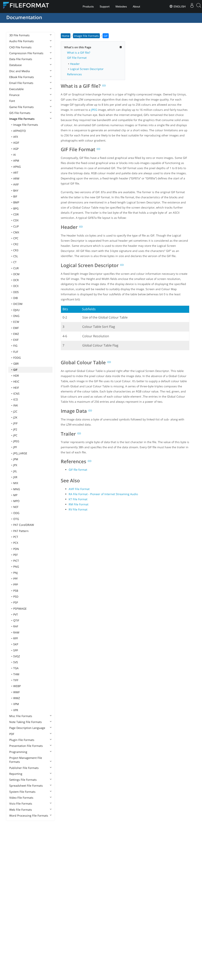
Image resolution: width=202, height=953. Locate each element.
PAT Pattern (21, 531)
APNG (17, 167)
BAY (15, 190)
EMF (16, 328)
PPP (15, 584)
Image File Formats (22, 119)
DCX (16, 286)
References (74, 74)
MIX (15, 483)
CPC (15, 238)
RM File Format (78, 504)
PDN (16, 549)
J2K (15, 417)
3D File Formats (19, 35)
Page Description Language (27, 728)
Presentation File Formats (26, 746)
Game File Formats (21, 107)
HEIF (16, 387)
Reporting (15, 774)
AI (14, 155)
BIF (15, 196)
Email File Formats (21, 83)
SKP (15, 644)
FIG (15, 345)
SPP (15, 650)
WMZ (16, 698)
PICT (16, 561)
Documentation (24, 17)
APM (16, 160)
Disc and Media (19, 71)
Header (75, 64)
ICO (15, 399)
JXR (15, 477)
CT (15, 262)
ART (15, 172)
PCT (15, 537)
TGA (16, 668)
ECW (16, 322)
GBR (16, 363)
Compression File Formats (26, 53)
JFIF (15, 423)
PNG (16, 566)
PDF (11, 734)
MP (15, 495)
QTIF (16, 620)
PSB (15, 590)
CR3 (15, 250)
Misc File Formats (20, 716)
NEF (15, 507)
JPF (15, 447)
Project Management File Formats (25, 760)
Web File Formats (20, 809)
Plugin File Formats (21, 740)
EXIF (16, 340)
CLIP (16, 226)
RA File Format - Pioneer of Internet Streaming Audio (103, 494)
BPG (16, 208)
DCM (16, 274)
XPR (15, 710)
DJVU (16, 310)
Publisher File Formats (24, 768)
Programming (18, 752)
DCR (16, 280)
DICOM (17, 304)
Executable (16, 89)
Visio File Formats (20, 803)
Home (65, 36)
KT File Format (78, 499)
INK (15, 405)
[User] (192, 6)
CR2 (15, 244)
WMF (16, 692)
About (136, 6)
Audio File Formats (21, 41)
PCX (15, 543)
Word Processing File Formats (28, 815)
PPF (15, 578)
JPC (15, 435)
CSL (15, 256)
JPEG (16, 441)
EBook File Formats (21, 77)
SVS (15, 662)
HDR (16, 375)
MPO (16, 501)
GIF (15, 370)
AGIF (16, 142)
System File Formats (22, 792)
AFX (15, 137)
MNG (16, 489)
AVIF (16, 184)
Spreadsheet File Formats (26, 785)
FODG (17, 358)
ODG (16, 513)
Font (12, 101)
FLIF (15, 352)
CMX (16, 232)
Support (104, 6)
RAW (16, 632)
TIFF (15, 680)
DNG (16, 316)
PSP (15, 602)
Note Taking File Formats (25, 722)
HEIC (16, 381)
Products (88, 6)
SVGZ (16, 656)
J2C (15, 411)
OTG (16, 519)
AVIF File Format (79, 489)
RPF (15, 638)
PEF (15, 555)
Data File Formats (20, 59)
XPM (16, 704)
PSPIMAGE (20, 608)
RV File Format (78, 509)
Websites (121, 6)
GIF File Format (77, 58)
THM (16, 674)
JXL (15, 471)
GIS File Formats (19, 113)
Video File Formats (21, 797)
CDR (16, 214)
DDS (16, 292)
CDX (16, 220)
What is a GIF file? (78, 52)
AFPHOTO (19, 131)
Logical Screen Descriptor (87, 69)
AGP (16, 149)
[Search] (198, 6)
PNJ (15, 573)
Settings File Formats (23, 780)
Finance (14, 95)
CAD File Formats (20, 47)
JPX (15, 465)
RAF (15, 626)
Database (15, 65)
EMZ (16, 334)
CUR (16, 268)
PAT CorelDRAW (23, 525)
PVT (15, 614)
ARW (16, 178)
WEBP (17, 686)
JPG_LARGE (20, 453)
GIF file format (78, 469)
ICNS (16, 393)
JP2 (15, 429)
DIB (15, 298)
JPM (15, 459)
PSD (15, 596)
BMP (16, 202)
